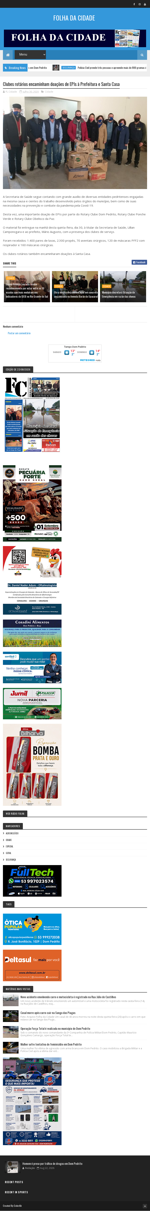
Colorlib (18, 1205)
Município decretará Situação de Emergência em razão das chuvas (119, 294)
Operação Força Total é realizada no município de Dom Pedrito (55, 1028)
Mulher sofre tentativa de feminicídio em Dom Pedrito (51, 1044)
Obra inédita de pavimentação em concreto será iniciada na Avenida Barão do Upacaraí (76, 294)
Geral (8, 853)
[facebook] (134, 4)
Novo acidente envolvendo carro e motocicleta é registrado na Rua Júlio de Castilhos (68, 997)
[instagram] (140, 4)
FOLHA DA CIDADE (74, 17)
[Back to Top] (145, 1206)
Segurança (42, 67)
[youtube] (145, 4)
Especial (9, 846)
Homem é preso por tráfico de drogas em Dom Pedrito (52, 1163)
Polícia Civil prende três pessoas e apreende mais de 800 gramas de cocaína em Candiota (97, 67)
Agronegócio (12, 833)
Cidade (49, 91)
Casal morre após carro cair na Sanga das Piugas (48, 1012)
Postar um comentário (19, 333)
